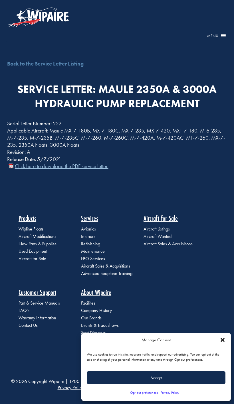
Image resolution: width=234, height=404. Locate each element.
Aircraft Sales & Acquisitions (105, 266)
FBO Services (93, 259)
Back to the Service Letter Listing (45, 63)
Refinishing (90, 244)
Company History (96, 310)
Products (27, 218)
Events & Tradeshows (100, 325)
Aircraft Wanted (158, 236)
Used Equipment (33, 251)
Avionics (88, 229)
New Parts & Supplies (38, 244)
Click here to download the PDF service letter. (61, 166)
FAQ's (24, 310)
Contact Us (28, 325)
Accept (156, 378)
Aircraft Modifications (37, 236)
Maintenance (93, 251)
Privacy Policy (170, 392)
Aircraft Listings (157, 229)
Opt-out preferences (144, 392)
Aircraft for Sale (32, 259)
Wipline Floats (31, 229)
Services (89, 218)
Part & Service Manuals (39, 303)
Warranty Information (37, 318)
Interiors (88, 236)
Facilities (88, 303)
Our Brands (91, 318)
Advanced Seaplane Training (106, 273)
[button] (222, 340)
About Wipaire (96, 292)
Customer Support (37, 292)
